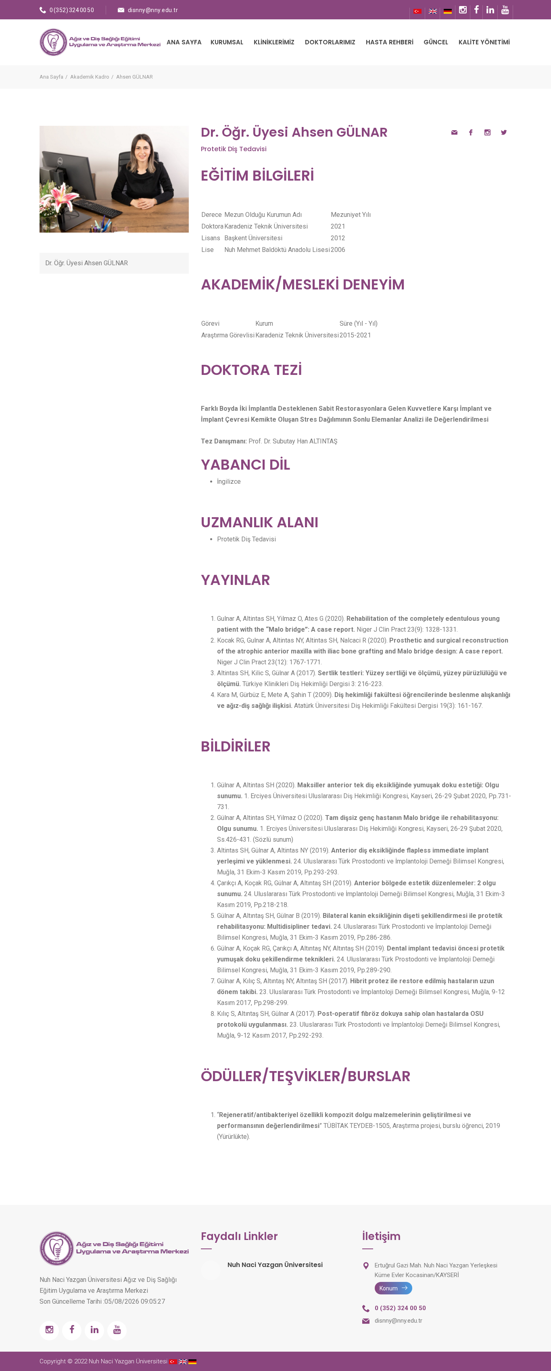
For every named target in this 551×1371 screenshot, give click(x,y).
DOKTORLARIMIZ (330, 42)
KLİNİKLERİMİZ (274, 42)
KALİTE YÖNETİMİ (484, 42)
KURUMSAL (227, 42)
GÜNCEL (436, 42)
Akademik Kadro (89, 77)
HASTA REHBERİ (389, 42)
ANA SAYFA (184, 42)
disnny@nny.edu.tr (153, 10)
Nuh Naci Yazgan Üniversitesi (275, 1264)
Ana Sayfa (51, 77)
